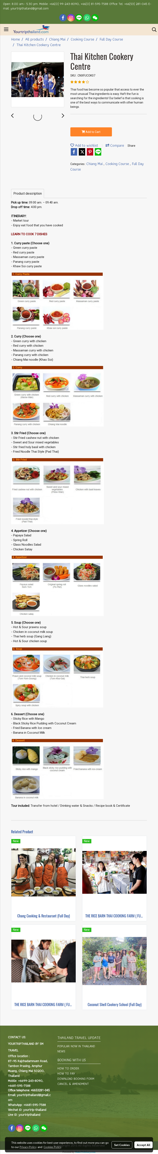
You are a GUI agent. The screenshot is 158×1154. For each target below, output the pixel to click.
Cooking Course (118, 164)
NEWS (61, 1051)
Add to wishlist (86, 145)
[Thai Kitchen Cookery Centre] (37, 79)
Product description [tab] (27, 193)
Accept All (143, 1145)
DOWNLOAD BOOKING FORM (75, 1078)
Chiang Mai (95, 164)
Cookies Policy (52, 1147)
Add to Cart (92, 132)
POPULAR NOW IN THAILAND (76, 1046)
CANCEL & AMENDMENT (73, 1083)
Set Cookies (122, 1145)
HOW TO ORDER (68, 1068)
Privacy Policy (28, 1147)
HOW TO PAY (66, 1073)
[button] (153, 29)
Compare (116, 145)
